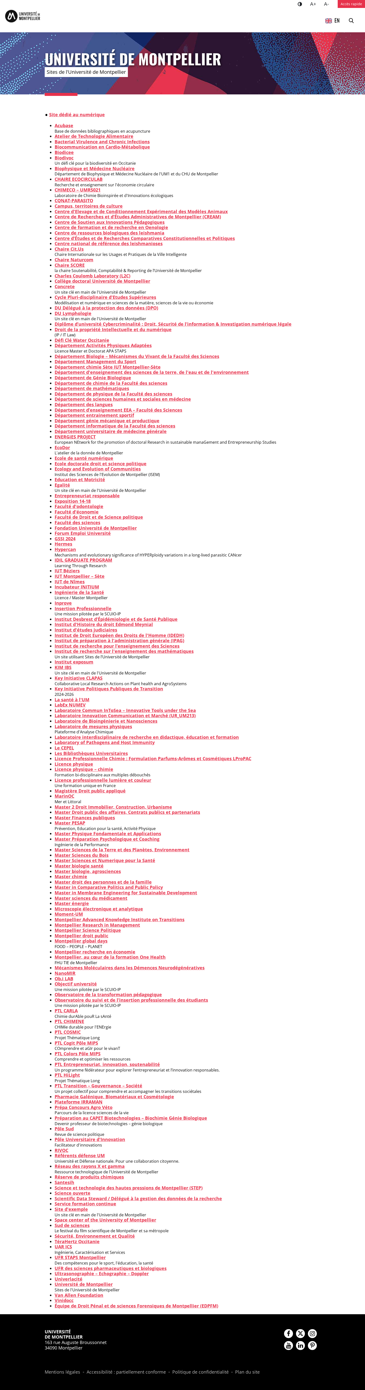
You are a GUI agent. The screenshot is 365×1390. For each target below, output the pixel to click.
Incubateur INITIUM (77, 587)
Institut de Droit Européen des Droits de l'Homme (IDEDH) (119, 635)
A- (328, 3)
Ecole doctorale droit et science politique (100, 464)
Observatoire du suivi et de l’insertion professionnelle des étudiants (131, 1000)
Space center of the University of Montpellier (105, 1220)
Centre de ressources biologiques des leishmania (109, 233)
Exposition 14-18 (73, 501)
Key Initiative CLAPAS (79, 678)
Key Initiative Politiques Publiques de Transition (109, 689)
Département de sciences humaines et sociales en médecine (123, 399)
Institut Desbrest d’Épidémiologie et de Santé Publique (116, 619)
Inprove (63, 603)
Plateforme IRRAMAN (79, 1102)
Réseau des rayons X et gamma (90, 1166)
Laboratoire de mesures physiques (93, 726)
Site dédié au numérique (77, 115)
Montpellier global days (81, 941)
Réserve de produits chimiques (89, 1177)
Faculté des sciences (77, 522)
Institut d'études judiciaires (86, 630)
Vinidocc (64, 1300)
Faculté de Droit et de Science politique (99, 517)
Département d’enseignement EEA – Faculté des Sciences (118, 410)
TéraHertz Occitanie (77, 1241)
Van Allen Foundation (79, 1295)
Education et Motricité (80, 479)
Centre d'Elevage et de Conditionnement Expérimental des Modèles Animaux (141, 211)
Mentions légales (62, 1372)
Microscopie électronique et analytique (99, 909)
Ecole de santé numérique (84, 458)
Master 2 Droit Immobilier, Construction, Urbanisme (113, 807)
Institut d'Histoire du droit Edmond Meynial (104, 624)
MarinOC (64, 796)
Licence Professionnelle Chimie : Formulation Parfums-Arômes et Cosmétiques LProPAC (153, 758)
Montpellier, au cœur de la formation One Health (110, 957)
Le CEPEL (64, 748)
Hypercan (65, 549)
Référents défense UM (80, 1155)
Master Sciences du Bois (82, 855)
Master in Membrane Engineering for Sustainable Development (126, 893)
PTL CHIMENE (69, 1021)
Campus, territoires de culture (89, 206)
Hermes (63, 544)
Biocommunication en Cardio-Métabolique (102, 147)
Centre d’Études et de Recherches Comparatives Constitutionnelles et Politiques (145, 238)
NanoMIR (65, 973)
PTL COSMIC (68, 1032)
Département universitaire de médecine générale (111, 431)
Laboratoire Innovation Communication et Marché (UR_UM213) (125, 715)
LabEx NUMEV (70, 705)
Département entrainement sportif (94, 415)
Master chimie (71, 876)
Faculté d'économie (77, 512)
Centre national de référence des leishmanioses (109, 243)
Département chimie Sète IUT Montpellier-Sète (108, 367)
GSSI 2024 (65, 539)
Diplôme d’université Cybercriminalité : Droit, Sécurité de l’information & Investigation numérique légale (173, 324)
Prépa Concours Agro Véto (83, 1107)
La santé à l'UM (72, 700)
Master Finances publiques (85, 818)
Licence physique (74, 764)
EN (337, 20)
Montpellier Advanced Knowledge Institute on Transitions (119, 919)
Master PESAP (70, 823)
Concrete (65, 286)
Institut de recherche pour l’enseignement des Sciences (117, 646)
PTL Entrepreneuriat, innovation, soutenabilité (107, 1064)
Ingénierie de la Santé (79, 592)
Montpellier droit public (81, 936)
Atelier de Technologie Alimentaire (94, 136)
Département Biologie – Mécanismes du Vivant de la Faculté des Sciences (137, 356)
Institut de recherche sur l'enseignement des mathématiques (124, 651)
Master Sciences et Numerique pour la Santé (105, 860)
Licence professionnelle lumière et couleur (103, 780)
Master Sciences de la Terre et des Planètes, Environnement (122, 850)
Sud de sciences (72, 1225)
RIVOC (61, 1150)
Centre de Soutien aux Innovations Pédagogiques (110, 222)
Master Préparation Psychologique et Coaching (107, 839)
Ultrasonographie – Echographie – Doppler (102, 1273)
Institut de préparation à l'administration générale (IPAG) (119, 640)
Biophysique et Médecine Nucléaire (95, 168)
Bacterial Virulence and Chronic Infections (102, 142)
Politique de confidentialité (200, 1372)
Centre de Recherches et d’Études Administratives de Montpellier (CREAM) (138, 217)
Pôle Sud (64, 1129)
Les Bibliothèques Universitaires (91, 753)
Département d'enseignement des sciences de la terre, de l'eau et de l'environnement (152, 372)
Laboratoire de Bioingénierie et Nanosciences (106, 721)
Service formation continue (85, 1204)
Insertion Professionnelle (83, 608)
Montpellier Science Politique (88, 930)
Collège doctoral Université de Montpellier (102, 281)
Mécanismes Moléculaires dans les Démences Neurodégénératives (130, 968)
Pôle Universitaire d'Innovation (90, 1139)
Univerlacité (68, 1279)
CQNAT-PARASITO (74, 200)
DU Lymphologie (73, 313)
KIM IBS (63, 667)
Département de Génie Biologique (93, 378)
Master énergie (72, 903)
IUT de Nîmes (70, 582)
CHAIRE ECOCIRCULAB (79, 179)
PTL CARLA (66, 1011)
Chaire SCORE (70, 265)
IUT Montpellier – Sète (80, 576)
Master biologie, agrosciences (88, 871)
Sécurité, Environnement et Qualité (95, 1236)
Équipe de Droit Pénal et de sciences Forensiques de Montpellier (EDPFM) (136, 1306)
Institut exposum (74, 662)
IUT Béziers (67, 571)
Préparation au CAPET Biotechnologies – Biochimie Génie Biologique (131, 1118)
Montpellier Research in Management (97, 925)
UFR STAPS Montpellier (80, 1257)
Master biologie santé (79, 866)
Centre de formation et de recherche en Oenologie (111, 227)
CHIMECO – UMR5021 (78, 190)
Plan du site (247, 1372)
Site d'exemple (71, 1209)
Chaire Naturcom (74, 260)
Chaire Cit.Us (69, 249)
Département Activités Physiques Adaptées (103, 345)
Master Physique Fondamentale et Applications (108, 833)
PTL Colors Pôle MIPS (78, 1054)
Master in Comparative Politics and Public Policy (109, 887)
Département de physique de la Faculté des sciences (113, 394)
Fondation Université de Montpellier (96, 528)
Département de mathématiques (92, 388)
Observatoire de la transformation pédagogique (108, 994)
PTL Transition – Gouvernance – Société (98, 1086)
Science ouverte (72, 1193)
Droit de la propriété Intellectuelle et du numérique (113, 329)
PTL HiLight (67, 1075)
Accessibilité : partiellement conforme (126, 1372)
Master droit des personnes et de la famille (103, 882)
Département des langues (84, 404)
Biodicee (64, 152)
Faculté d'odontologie (79, 506)
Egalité (62, 485)
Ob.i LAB (64, 979)
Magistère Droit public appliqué (90, 791)
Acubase (64, 125)
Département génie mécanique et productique (107, 421)
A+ (315, 3)
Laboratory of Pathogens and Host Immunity (105, 742)
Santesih (64, 1182)
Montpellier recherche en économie (95, 952)
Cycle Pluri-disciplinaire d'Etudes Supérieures (105, 297)
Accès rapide (351, 3)
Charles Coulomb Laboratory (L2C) (92, 276)
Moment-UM (69, 914)
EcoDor (62, 447)
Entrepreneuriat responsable (87, 496)
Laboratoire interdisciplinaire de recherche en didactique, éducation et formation (147, 737)
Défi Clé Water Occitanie (82, 340)
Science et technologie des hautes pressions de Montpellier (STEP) (129, 1188)
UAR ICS (63, 1247)
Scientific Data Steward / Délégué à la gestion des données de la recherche (138, 1198)
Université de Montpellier (84, 1284)
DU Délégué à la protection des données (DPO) (106, 308)
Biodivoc (64, 158)
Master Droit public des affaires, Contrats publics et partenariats (127, 812)
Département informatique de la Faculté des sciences (115, 426)
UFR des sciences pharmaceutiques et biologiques (111, 1268)
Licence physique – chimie (84, 769)
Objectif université (76, 984)
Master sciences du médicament (91, 898)
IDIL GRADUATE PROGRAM (83, 560)
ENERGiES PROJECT (75, 437)
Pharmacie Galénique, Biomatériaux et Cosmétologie (114, 1097)
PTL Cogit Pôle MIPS (76, 1043)
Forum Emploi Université (83, 533)
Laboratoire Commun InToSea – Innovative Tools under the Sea (125, 710)
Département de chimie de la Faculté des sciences (111, 383)
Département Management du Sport (95, 361)
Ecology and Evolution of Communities (98, 469)
